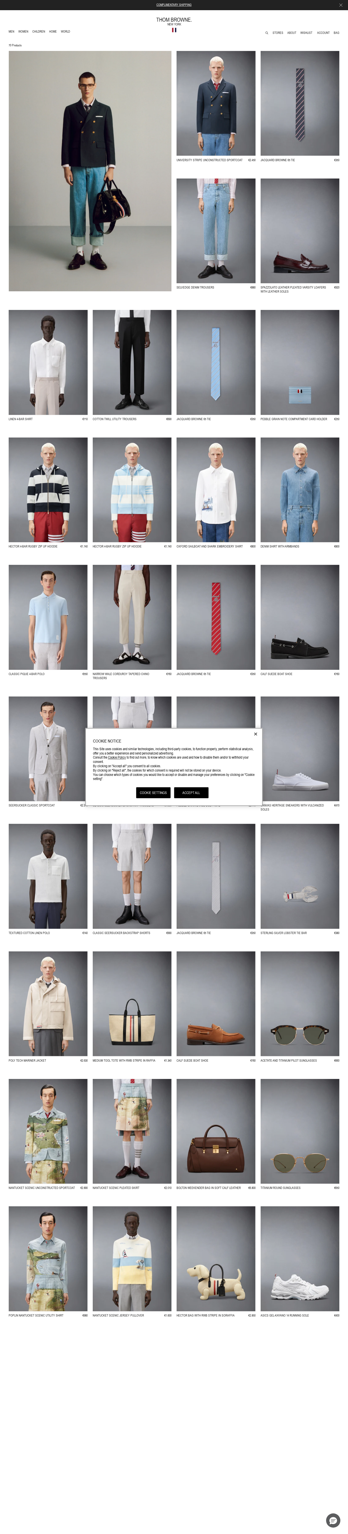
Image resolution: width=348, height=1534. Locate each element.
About (291, 33)
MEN (12, 32)
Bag (336, 33)
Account (323, 33)
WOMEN (24, 32)
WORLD (66, 32)
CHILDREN (38, 32)
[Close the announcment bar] (341, 5)
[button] (333, 1520)
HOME (54, 32)
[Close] (255, 734)
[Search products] (267, 33)
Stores (278, 33)
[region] (174, 767)
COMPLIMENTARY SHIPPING (174, 5)
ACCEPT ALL (191, 793)
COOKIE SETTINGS (153, 793)
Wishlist (306, 33)
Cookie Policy (117, 757)
